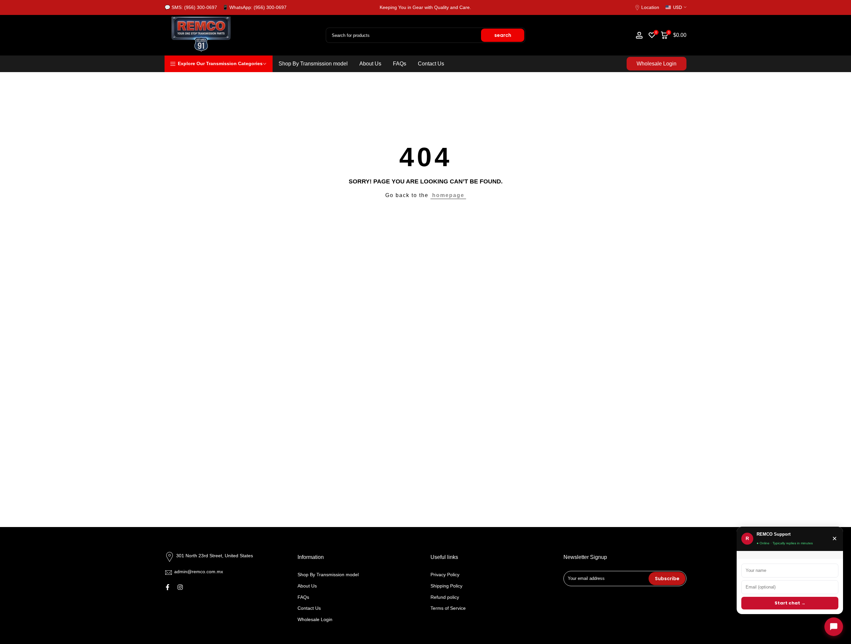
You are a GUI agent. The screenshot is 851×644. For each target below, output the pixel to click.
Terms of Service (448, 608)
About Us (370, 63)
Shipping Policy (446, 586)
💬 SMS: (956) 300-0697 (191, 7)
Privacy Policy (444, 574)
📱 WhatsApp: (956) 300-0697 (254, 7)
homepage (448, 195)
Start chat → (790, 603)
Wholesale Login (656, 63)
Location (650, 7)
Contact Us (431, 63)
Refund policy (444, 597)
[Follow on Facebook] (168, 587)
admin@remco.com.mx (198, 571)
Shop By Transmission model (313, 63)
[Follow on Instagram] (180, 587)
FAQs (399, 63)
